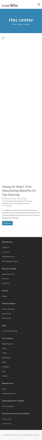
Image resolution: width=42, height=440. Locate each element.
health (21, 201)
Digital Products (7, 344)
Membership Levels (8, 393)
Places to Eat (6, 318)
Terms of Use (6, 423)
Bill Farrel (5, 279)
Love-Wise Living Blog (9, 331)
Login (4, 389)
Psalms (11, 203)
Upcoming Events (8, 406)
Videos (4, 353)
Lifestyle (29, 201)
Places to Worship (8, 309)
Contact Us (6, 247)
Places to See (6, 313)
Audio (4, 362)
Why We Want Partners (10, 261)
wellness (27, 203)
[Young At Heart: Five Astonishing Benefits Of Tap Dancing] (21, 110)
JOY (25, 201)
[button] (39, 4)
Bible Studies (6, 357)
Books (4, 348)
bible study (7, 201)
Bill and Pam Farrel (8, 257)
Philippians (5, 203)
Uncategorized (19, 203)
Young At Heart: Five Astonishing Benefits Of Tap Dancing (19, 190)
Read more (7, 223)
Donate (4, 296)
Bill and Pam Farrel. (16, 435)
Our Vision (5, 252)
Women (4, 376)
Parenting (5, 367)
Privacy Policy (7, 419)
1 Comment (8, 206)
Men (3, 371)
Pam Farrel (23, 198)
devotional (15, 201)
